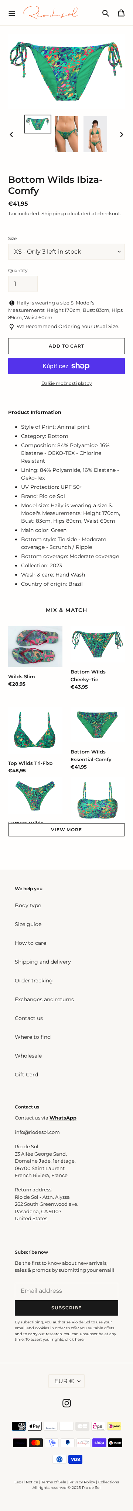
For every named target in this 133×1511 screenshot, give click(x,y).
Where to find (33, 1037)
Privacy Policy (82, 1482)
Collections (108, 1482)
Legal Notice (26, 1482)
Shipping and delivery (43, 961)
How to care (30, 943)
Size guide (28, 924)
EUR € (64, 1381)
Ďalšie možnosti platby (66, 383)
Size (12, 238)
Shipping (52, 213)
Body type (28, 905)
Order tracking (34, 980)
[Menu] (12, 12)
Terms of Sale (53, 1482)
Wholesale (28, 1055)
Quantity (18, 270)
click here (74, 1339)
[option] (37, 124)
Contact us (29, 1018)
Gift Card (26, 1074)
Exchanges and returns (44, 999)
